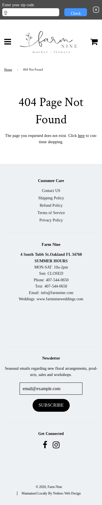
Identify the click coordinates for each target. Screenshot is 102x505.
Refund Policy (51, 205)
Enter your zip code (18, 5)
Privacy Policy (51, 220)
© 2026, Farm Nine (49, 487)
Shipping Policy (51, 198)
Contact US (51, 191)
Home (8, 69)
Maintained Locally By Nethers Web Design (51, 493)
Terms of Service (51, 213)
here (81, 136)
